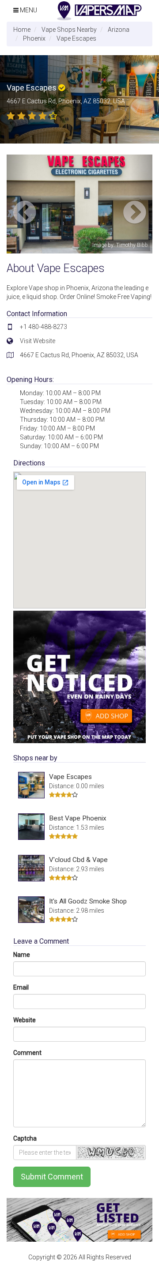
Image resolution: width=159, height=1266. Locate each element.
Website (24, 1020)
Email (21, 987)
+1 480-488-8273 (43, 326)
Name (21, 954)
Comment (27, 1052)
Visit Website (37, 340)
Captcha (25, 1138)
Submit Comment (52, 1176)
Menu (28, 10)
